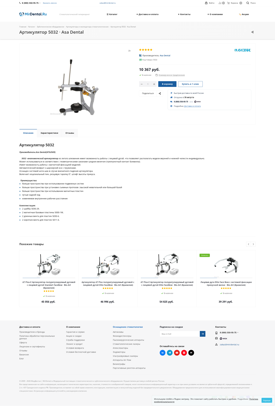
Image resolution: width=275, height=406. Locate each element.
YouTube (177, 353)
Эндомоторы (119, 352)
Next (253, 244)
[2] (143, 50)
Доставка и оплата (192, 106)
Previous (248, 244)
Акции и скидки (73, 336)
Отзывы (23, 350)
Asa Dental (165, 55)
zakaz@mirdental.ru (108, 3)
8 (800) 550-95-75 (181, 101)
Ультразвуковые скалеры (125, 356)
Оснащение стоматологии (128, 326)
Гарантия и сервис (75, 332)
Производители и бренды (32, 332)
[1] (140, 50)
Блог (21, 358)
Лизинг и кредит (74, 344)
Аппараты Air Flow (122, 360)
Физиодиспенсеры (122, 336)
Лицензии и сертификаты (32, 346)
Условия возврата (75, 348)
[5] (151, 50)
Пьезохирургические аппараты (128, 340)
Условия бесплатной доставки (81, 352)
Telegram (170, 353)
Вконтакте (162, 353)
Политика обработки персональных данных (37, 337)
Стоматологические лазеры (126, 344)
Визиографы (119, 364)
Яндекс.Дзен (184, 353)
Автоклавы (118, 332)
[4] (148, 50)
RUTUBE (191, 353)
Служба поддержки (75, 340)
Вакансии (24, 354)
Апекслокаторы (120, 348)
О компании (73, 326)
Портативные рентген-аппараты (129, 368)
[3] (146, 50)
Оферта (23, 342)
